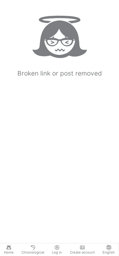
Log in (57, 252)
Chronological (32, 252)
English (109, 252)
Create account (82, 252)
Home (9, 252)
